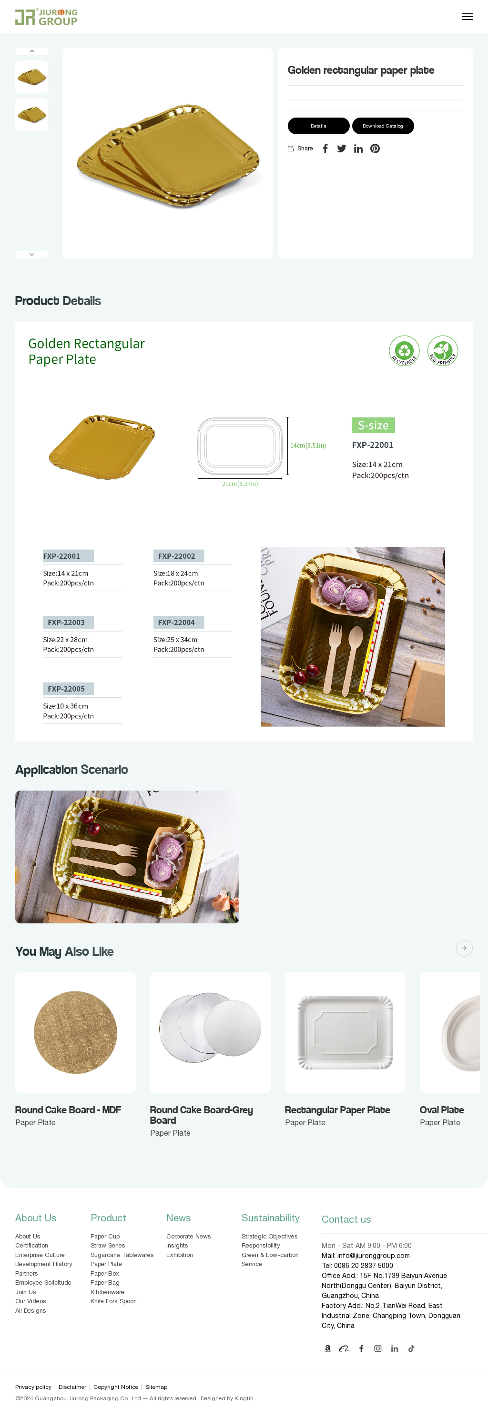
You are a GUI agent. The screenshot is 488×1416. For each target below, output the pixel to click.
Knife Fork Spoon (114, 1301)
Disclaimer (72, 1387)
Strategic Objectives (270, 1236)
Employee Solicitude (43, 1282)
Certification (31, 1245)
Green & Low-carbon (270, 1254)
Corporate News (188, 1236)
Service (252, 1263)
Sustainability (271, 1217)
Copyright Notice (115, 1387)
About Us (35, 1217)
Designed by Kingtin (227, 1398)
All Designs (30, 1310)
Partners (26, 1273)
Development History (43, 1263)
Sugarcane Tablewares (122, 1254)
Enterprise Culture (40, 1254)
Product (108, 1217)
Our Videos (30, 1301)
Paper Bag (105, 1282)
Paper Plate (106, 1263)
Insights (177, 1245)
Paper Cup (105, 1236)
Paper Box (105, 1273)
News (178, 1217)
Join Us (25, 1292)
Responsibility (261, 1245)
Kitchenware (107, 1292)
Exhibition (179, 1254)
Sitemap (156, 1387)
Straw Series (108, 1245)
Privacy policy (33, 1387)
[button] (31, 51)
